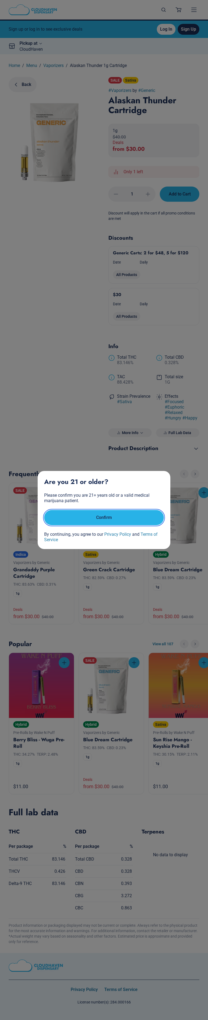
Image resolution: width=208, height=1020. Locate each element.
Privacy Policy (117, 534)
